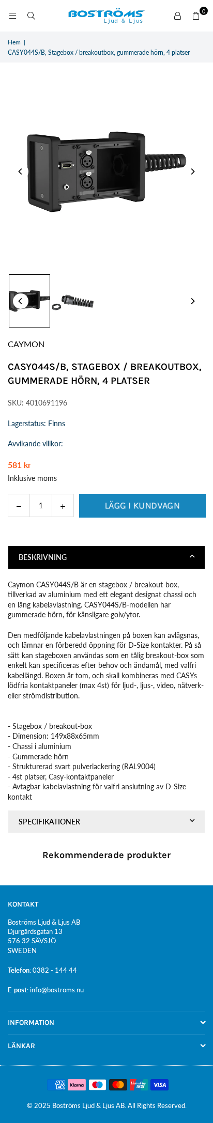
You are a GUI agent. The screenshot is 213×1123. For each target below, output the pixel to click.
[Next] (192, 171)
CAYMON (26, 344)
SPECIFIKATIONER (49, 821)
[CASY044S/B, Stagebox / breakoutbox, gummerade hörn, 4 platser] (29, 301)
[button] (196, 16)
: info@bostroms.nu (55, 990)
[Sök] (31, 15)
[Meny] (12, 15)
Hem (14, 42)
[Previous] (20, 171)
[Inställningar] (177, 16)
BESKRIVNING (43, 557)
